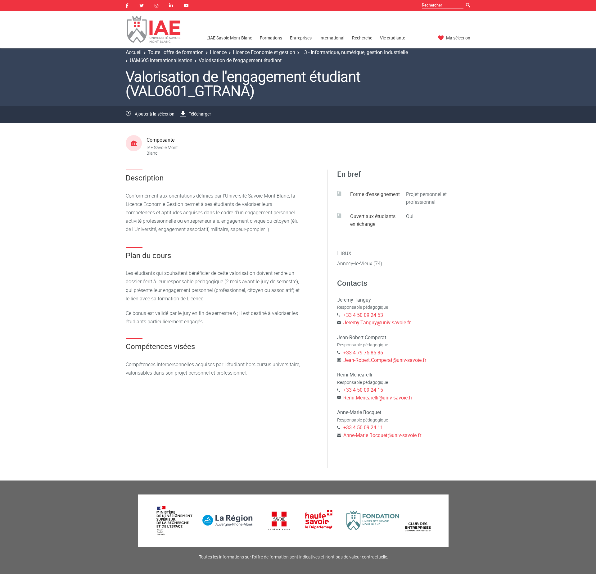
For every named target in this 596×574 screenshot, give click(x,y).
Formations (271, 38)
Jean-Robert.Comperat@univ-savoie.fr (384, 360)
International (331, 38)
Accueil (134, 52)
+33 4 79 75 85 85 (363, 352)
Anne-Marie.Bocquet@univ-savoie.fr (382, 435)
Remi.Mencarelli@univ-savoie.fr (377, 397)
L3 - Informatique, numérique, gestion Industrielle (354, 52)
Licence (218, 52)
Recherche (362, 38)
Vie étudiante (392, 38)
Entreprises (301, 38)
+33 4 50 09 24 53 (363, 315)
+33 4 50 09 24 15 (363, 389)
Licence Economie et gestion (264, 52)
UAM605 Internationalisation (161, 60)
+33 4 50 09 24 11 (363, 427)
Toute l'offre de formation (176, 52)
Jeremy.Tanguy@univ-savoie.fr (377, 322)
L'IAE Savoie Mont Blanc (229, 38)
